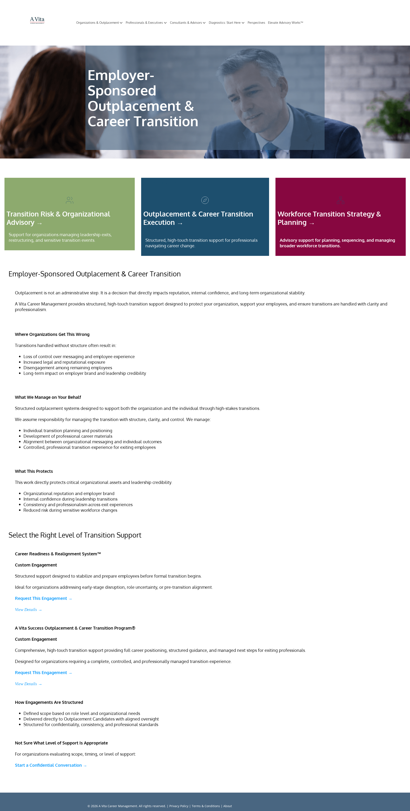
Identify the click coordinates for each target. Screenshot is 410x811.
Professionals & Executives (144, 22)
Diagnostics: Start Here (225, 22)
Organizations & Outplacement (97, 22)
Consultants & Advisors (186, 22)
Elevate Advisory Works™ (285, 22)
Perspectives (256, 22)
